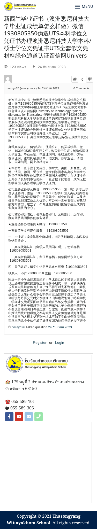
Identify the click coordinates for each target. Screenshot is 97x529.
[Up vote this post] (74, 79)
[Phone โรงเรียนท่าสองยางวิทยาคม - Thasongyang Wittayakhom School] (38, 416)
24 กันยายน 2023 (60, 327)
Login (59, 342)
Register (40, 342)
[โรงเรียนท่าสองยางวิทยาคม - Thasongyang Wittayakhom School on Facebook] (9, 416)
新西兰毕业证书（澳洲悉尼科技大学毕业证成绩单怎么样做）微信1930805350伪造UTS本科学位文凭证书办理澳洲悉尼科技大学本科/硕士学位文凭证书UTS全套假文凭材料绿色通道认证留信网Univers (47, 37)
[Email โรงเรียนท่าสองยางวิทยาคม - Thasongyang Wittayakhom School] (29, 416)
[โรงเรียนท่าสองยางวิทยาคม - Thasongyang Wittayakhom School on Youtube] (19, 416)
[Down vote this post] (89, 79)
